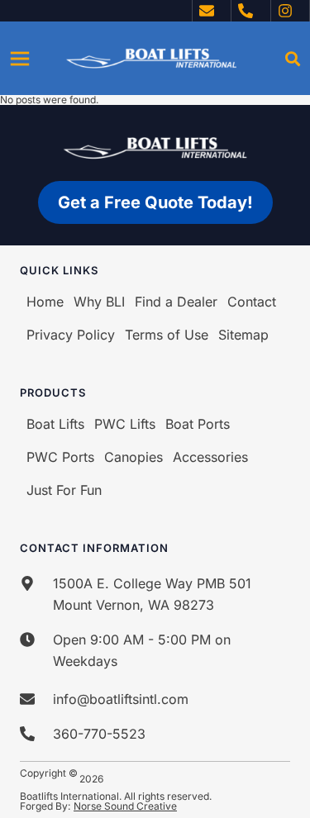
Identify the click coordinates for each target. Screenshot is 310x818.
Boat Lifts (55, 424)
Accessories (210, 457)
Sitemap (243, 334)
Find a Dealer (176, 301)
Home (45, 301)
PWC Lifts (124, 424)
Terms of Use (166, 334)
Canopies (133, 457)
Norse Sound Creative (125, 806)
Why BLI (99, 301)
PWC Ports (60, 457)
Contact (251, 301)
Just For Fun (64, 490)
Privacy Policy (70, 334)
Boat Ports (197, 424)
